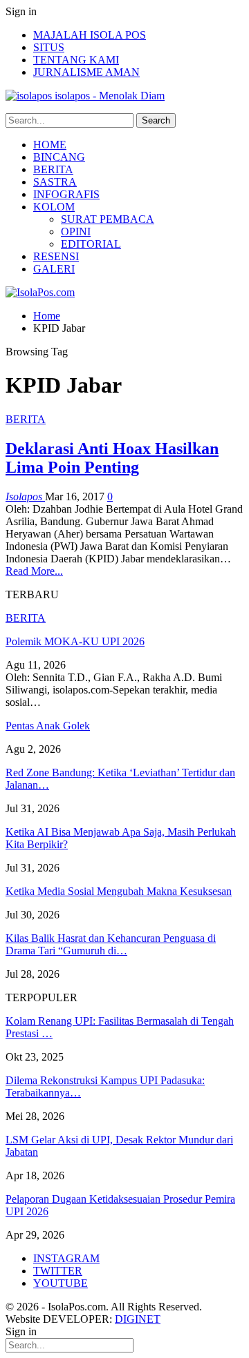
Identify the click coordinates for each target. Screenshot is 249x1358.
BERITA (53, 169)
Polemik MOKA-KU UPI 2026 (75, 641)
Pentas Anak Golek (48, 725)
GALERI (54, 269)
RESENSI (56, 256)
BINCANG (59, 157)
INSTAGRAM (66, 1258)
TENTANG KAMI (76, 60)
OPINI (76, 231)
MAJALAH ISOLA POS (89, 35)
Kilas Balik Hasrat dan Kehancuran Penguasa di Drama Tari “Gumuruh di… (111, 944)
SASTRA (55, 182)
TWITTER (57, 1271)
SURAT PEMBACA (107, 219)
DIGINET (137, 1319)
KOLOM (54, 207)
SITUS (48, 47)
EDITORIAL (91, 244)
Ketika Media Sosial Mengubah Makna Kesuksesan (119, 891)
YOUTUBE (60, 1283)
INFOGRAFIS (66, 194)
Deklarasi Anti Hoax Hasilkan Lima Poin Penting (112, 458)
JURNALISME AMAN (86, 72)
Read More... (34, 571)
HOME (49, 144)
